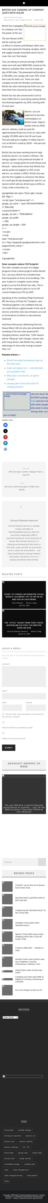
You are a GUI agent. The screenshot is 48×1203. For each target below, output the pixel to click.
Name (4, 691)
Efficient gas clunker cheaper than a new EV (26, 472)
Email (4, 703)
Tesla (6, 1181)
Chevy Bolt (9, 1130)
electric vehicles (11, 1147)
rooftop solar (29, 1164)
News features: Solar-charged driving (17, 20)
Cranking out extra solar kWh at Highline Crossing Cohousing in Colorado (29, 979)
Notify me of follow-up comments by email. (17, 728)
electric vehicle (26, 1141)
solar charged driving (13, 1175)
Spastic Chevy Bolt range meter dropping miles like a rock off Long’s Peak (29, 936)
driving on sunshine (12, 1136)
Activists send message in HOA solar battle (22, 486)
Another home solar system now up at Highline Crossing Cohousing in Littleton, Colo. (29, 961)
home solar (37, 1153)
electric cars (9, 1141)
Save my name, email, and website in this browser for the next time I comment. (23, 715)
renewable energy (12, 1164)
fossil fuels (9, 1153)
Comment (6, 664)
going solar (23, 1153)
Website (29, 703)
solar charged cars (21, 1170)
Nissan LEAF (9, 1158)
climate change (24, 1130)
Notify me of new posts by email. (14, 739)
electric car (30, 1136)
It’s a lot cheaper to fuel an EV (28, 990)
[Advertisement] (22, 836)
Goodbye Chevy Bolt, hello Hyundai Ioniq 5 (27, 924)
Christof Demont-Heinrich (13, 17)
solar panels (32, 1175)
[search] (42, 862)
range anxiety (25, 1158)
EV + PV (26, 1147)
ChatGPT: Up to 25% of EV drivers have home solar (30, 886)
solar (6, 1170)
